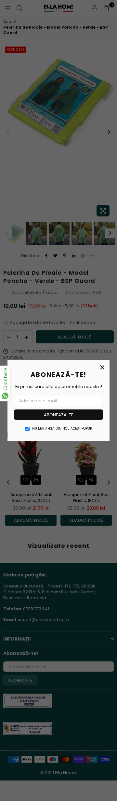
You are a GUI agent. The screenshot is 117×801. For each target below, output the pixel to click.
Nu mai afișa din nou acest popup (62, 428)
